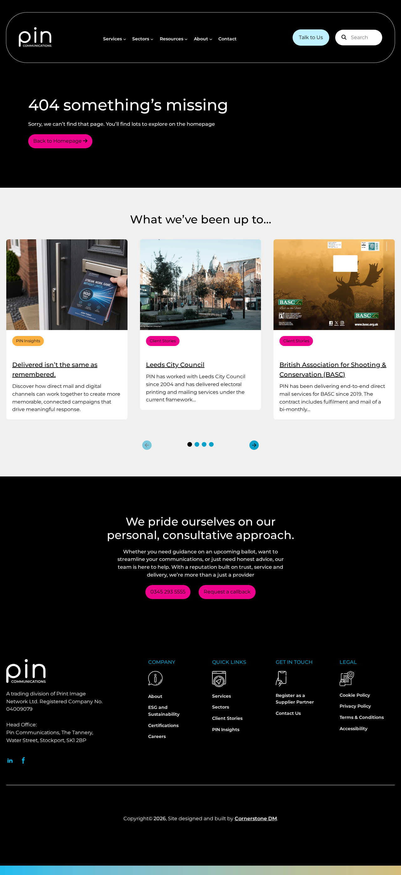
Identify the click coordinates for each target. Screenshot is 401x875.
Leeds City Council (175, 365)
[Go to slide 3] (204, 444)
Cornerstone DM (256, 819)
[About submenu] (210, 39)
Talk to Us (311, 37)
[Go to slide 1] (189, 444)
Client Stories (163, 340)
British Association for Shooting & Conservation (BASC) (332, 369)
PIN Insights (28, 340)
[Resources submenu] (186, 39)
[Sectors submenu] (152, 39)
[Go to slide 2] (197, 444)
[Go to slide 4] (211, 444)
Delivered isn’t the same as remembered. (54, 369)
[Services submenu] (124, 39)
